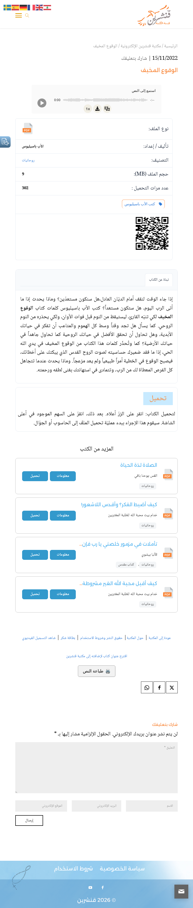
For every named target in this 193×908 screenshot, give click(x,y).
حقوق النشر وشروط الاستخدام (101, 638)
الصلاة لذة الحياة (138, 465)
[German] (24, 7)
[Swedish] (8, 7)
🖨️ (96, 671)
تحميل (158, 399)
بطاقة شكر (68, 638)
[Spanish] (16, 7)
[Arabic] (48, 7)
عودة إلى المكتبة (159, 638)
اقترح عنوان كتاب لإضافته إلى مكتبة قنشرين (96, 656)
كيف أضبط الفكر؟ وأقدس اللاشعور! (119, 504)
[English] (40, 7)
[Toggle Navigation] (18, 16)
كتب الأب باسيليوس (141, 204)
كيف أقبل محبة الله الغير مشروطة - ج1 (115, 583)
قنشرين (86, 900)
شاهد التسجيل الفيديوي (39, 638)
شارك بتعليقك (134, 58)
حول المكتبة (135, 638)
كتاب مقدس (126, 565)
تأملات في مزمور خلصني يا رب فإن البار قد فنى (106, 544)
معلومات (63, 476)
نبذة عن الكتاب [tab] (159, 280)
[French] (32, 7)
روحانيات (28, 160)
